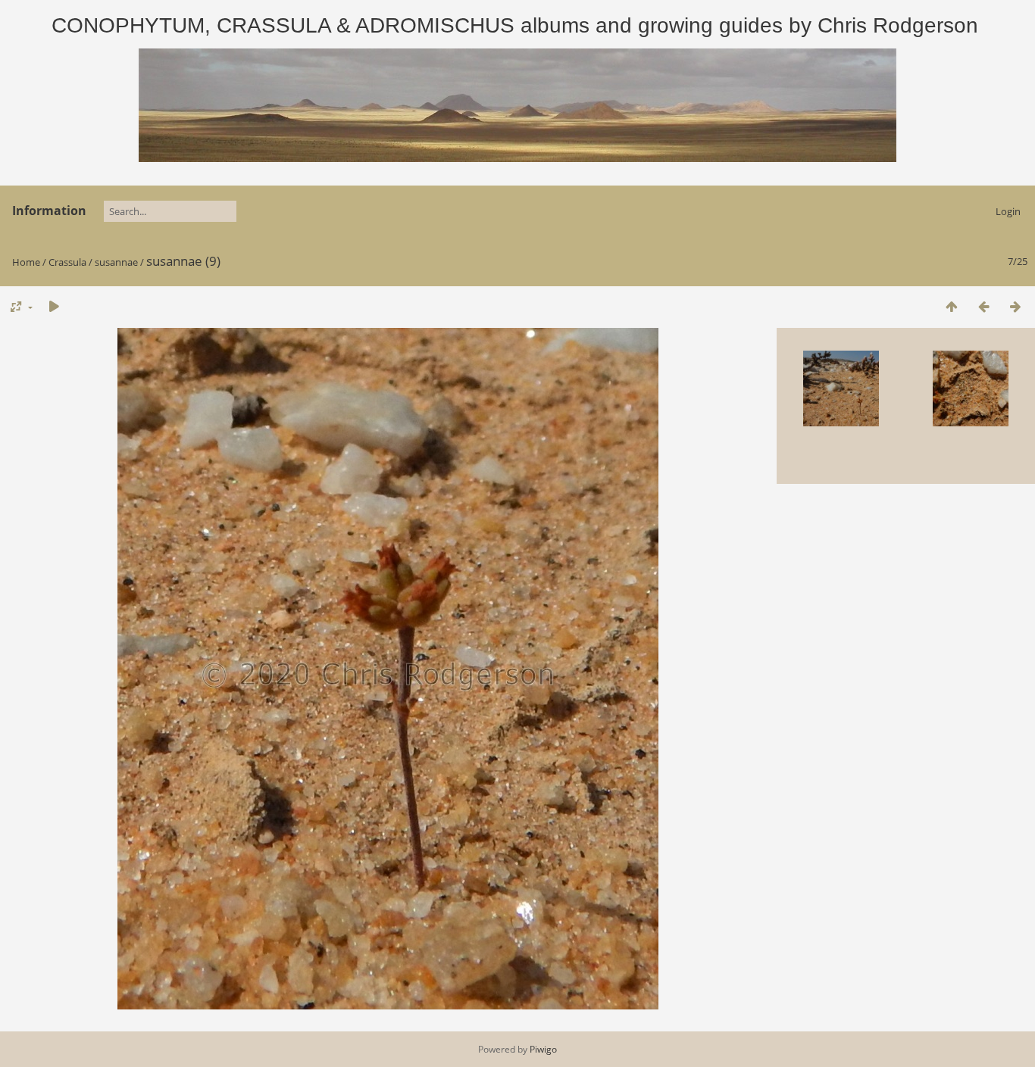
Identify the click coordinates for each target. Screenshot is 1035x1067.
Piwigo (543, 1049)
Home (26, 262)
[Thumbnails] (952, 306)
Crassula (67, 262)
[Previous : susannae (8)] (983, 306)
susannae (116, 262)
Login (1008, 211)
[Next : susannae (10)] (1015, 306)
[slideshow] (54, 306)
